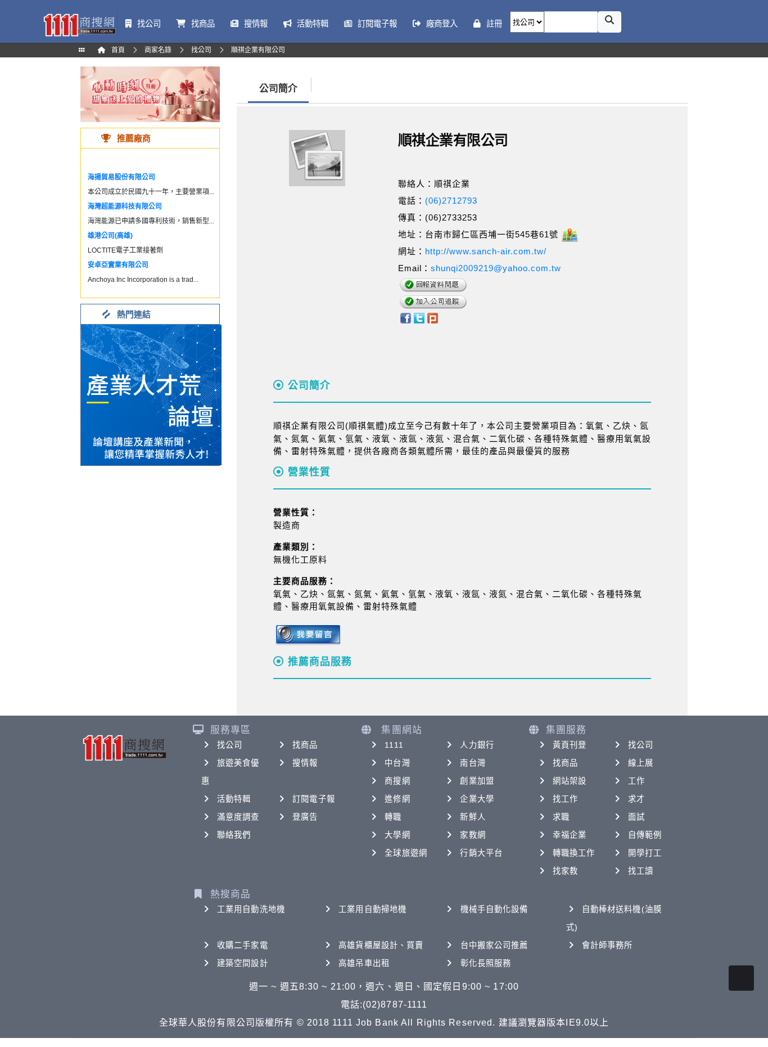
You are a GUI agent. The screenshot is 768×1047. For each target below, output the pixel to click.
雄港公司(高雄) (110, 236)
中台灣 (397, 762)
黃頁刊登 (569, 744)
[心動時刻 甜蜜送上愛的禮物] (150, 93)
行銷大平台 (481, 852)
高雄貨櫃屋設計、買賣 (380, 945)
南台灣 (472, 762)
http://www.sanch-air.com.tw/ (485, 251)
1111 (394, 744)
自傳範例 (645, 834)
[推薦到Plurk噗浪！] (433, 317)
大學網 (397, 834)
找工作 (565, 798)
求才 (636, 798)
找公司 (229, 744)
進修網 (397, 798)
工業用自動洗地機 (251, 909)
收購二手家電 (242, 945)
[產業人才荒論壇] (151, 394)
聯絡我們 (234, 834)
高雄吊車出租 (364, 963)
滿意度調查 (238, 816)
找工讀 (640, 870)
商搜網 (397, 780)
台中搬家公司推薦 (494, 945)
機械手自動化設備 (494, 909)
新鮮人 (472, 816)
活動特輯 (234, 798)
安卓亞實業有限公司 (118, 265)
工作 (636, 780)
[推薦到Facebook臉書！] (405, 317)
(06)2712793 (451, 200)
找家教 (565, 870)
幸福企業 (569, 834)
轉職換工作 (574, 852)
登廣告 (305, 816)
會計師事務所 (607, 945)
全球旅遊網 (406, 852)
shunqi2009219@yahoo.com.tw (496, 268)
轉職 (393, 816)
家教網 (472, 834)
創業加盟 (477, 780)
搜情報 (305, 762)
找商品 (305, 744)
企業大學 (477, 798)
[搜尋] (609, 22)
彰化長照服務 (486, 963)
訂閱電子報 (313, 798)
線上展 (640, 762)
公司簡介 (278, 88)
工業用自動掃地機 (372, 909)
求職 (561, 816)
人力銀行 (477, 744)
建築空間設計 (242, 963)
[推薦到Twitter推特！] (419, 317)
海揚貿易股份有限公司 (121, 177)
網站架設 (569, 780)
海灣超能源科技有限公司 (125, 206)
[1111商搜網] (79, 24)
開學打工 (645, 852)
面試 (636, 816)
